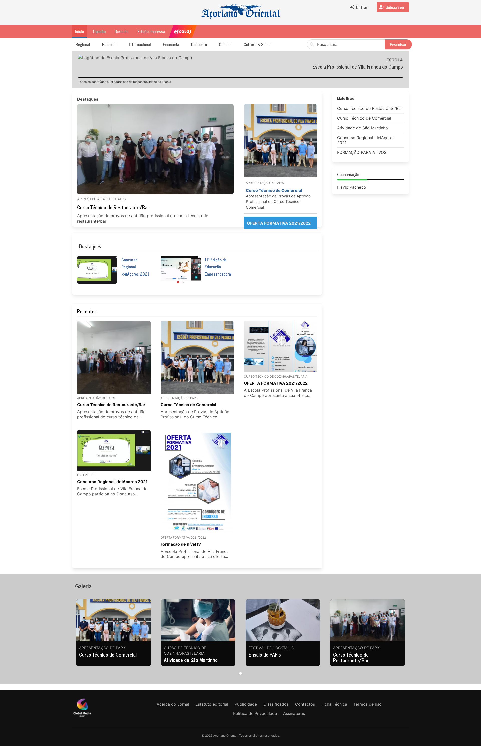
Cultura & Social (257, 44)
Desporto (199, 44)
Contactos (305, 704)
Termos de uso (367, 704)
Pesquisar (398, 44)
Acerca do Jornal (173, 704)
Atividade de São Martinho (191, 660)
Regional (83, 44)
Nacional (109, 44)
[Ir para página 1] (240, 673)
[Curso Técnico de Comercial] (113, 620)
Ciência (225, 44)
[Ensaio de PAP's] (283, 620)
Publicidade (246, 704)
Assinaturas (294, 713)
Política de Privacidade (255, 713)
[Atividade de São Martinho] (198, 620)
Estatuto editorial (211, 704)
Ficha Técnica (334, 704)
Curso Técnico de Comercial (108, 654)
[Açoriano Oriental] (82, 717)
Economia (171, 44)
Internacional (140, 44)
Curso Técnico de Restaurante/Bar (113, 207)
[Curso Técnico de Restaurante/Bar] (155, 149)
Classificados (276, 704)
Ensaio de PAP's (265, 654)
